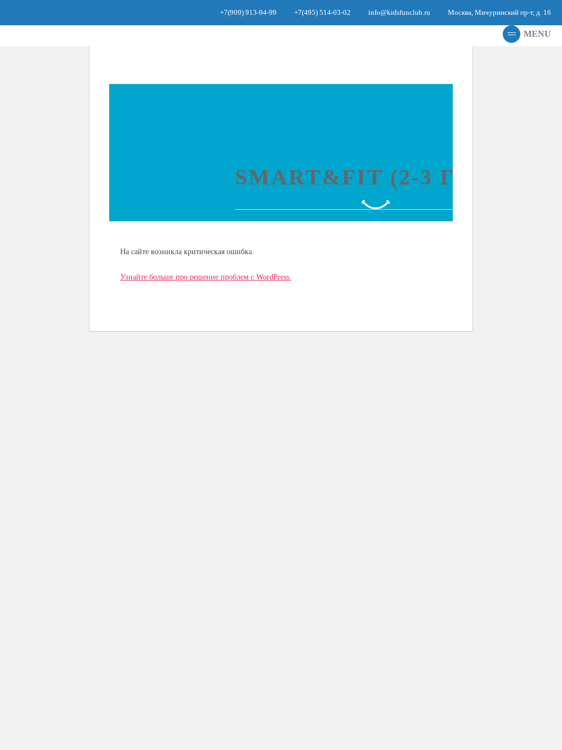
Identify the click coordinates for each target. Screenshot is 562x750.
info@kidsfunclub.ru (399, 12)
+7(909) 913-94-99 (248, 12)
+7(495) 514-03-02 (322, 12)
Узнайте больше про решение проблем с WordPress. (205, 277)
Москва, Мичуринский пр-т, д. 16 (499, 12)
